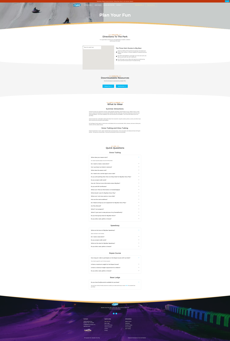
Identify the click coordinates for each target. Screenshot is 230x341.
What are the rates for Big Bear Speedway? (103, 243)
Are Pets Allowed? (96, 206)
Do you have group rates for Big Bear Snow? (103, 215)
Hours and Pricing (108, 5)
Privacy (106, 330)
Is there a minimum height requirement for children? (105, 267)
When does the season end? (98, 170)
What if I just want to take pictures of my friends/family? (106, 212)
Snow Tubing (128, 326)
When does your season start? (99, 157)
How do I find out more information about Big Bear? (105, 183)
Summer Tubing (128, 325)
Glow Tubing (128, 328)
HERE (126, 285)
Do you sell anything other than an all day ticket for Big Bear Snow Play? (111, 176)
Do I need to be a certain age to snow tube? (103, 173)
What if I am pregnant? (97, 209)
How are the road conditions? (99, 199)
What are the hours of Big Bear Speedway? (103, 230)
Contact (118, 5)
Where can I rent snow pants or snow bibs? (103, 196)
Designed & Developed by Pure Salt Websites (137, 337)
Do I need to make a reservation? (100, 164)
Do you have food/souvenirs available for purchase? (105, 282)
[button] (115, 158)
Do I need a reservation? (97, 236)
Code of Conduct (108, 326)
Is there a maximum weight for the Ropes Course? (105, 264)
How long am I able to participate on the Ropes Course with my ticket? (110, 258)
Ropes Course (128, 321)
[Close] (227, 1)
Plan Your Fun (107, 321)
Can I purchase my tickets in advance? (101, 167)
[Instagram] (116, 313)
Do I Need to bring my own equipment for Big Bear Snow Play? (108, 202)
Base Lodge (98, 5)
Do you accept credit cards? (98, 180)
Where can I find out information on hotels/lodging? (105, 189)
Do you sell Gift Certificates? (99, 186)
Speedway (127, 323)
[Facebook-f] (114, 313)
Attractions (88, 5)
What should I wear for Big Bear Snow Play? (103, 193)
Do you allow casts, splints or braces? (101, 219)
